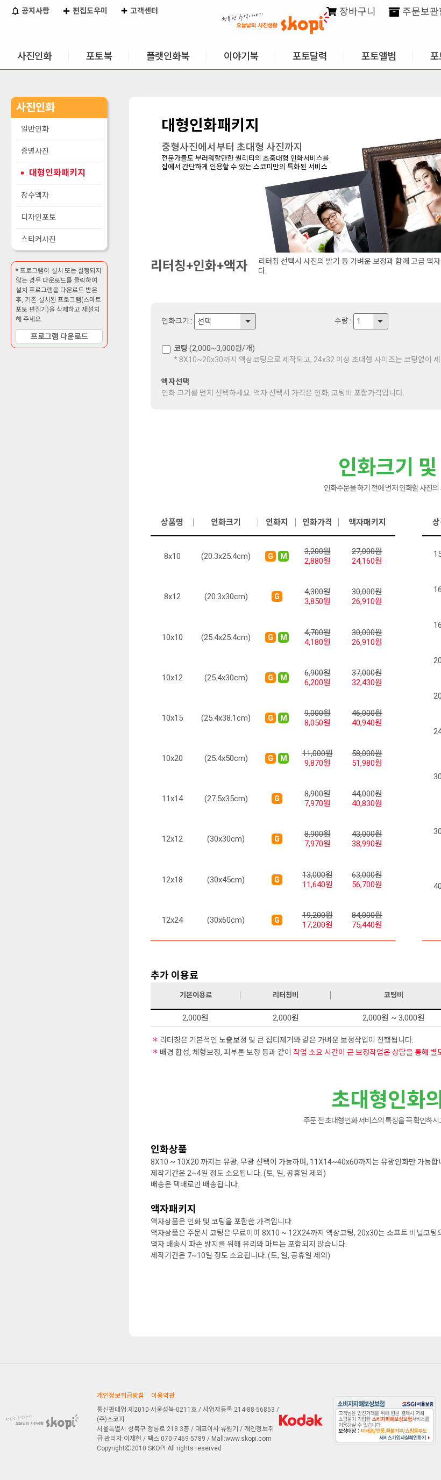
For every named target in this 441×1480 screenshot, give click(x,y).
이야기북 (241, 56)
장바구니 (356, 11)
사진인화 (34, 56)
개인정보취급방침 (120, 1395)
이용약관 (163, 1395)
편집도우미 (89, 10)
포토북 (99, 56)
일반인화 (35, 129)
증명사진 (35, 151)
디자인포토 (38, 217)
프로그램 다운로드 (59, 336)
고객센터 (143, 10)
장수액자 (35, 195)
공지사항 (34, 10)
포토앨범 (378, 56)
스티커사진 (38, 239)
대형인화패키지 (57, 173)
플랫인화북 (167, 56)
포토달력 (310, 56)
